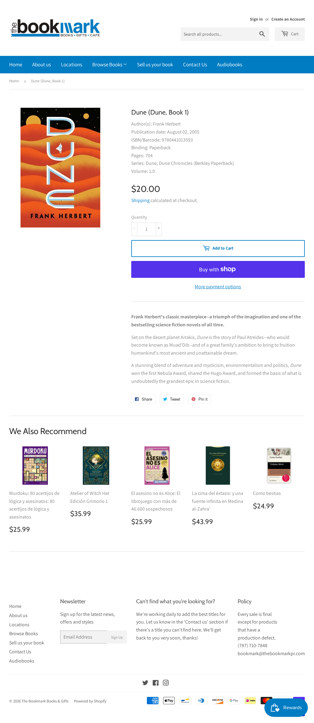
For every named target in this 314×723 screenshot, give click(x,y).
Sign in (256, 19)
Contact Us (195, 64)
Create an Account (288, 19)
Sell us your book (155, 64)
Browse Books (107, 64)
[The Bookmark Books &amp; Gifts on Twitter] (145, 683)
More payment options (218, 286)
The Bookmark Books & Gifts (44, 701)
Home (15, 64)
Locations (71, 64)
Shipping (140, 200)
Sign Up (117, 637)
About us (41, 64)
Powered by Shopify (90, 701)
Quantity (139, 217)
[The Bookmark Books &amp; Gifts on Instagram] (166, 683)
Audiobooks (229, 64)
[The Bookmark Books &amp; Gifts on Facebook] (155, 683)
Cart (294, 34)
